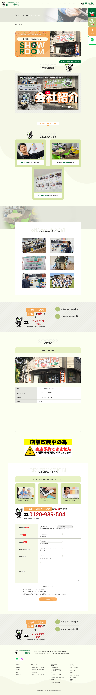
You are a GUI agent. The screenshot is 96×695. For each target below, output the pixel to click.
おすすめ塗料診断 (55, 681)
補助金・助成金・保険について (58, 677)
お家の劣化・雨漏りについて (57, 669)
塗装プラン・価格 (34, 664)
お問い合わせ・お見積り (74, 675)
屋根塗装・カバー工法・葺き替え (38, 667)
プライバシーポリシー (74, 680)
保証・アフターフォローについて (38, 674)
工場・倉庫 (72, 674)
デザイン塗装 (34, 672)
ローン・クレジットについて (57, 675)
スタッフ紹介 (18, 674)
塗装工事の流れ (55, 667)
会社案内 (71, 679)
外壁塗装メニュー (35, 665)
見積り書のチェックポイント (57, 670)
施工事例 (51, 4)
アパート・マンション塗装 (37, 671)
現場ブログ (73, 665)
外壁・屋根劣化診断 (56, 682)
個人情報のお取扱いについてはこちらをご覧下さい (34, 590)
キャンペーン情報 (74, 667)
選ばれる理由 (38, 4)
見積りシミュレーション (57, 674)
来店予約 (71, 672)
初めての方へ (32, 4)
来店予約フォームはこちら (48, 123)
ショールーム (72, 670)
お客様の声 (65, 4)
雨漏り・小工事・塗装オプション (38, 669)
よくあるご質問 (73, 677)
